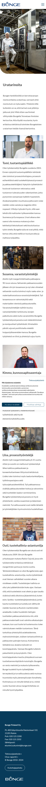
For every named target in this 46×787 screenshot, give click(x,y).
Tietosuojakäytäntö (36, 380)
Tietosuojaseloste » (13, 754)
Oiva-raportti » (11, 757)
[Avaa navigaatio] (23, 4)
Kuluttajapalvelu (15, 767)
